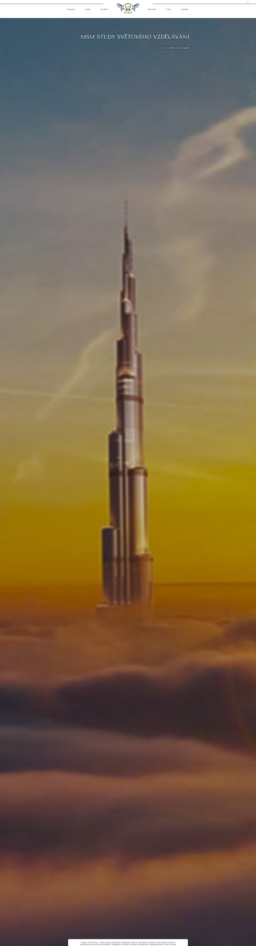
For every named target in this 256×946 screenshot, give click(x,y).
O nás (168, 9)
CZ (248, 2)
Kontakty (184, 9)
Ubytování (152, 9)
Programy (71, 9)
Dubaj (87, 9)
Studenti (104, 9)
